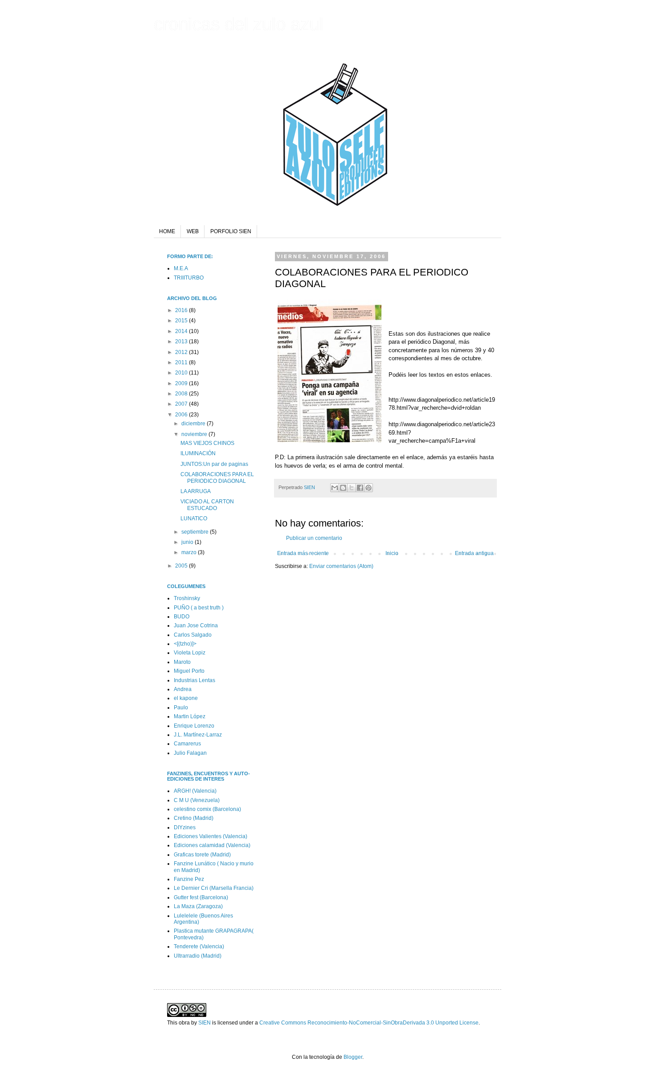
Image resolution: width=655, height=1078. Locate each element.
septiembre (195, 532)
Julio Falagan (190, 753)
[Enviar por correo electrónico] (334, 487)
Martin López (189, 716)
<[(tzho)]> (185, 644)
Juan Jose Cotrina (196, 625)
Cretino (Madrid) (193, 818)
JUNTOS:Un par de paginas (214, 464)
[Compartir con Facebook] (360, 487)
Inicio (391, 553)
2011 (182, 362)
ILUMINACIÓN (198, 453)
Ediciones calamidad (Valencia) (212, 845)
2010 (182, 373)
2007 (182, 404)
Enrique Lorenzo (194, 726)
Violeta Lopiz (189, 653)
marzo (189, 552)
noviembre (195, 434)
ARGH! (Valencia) (195, 791)
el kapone (186, 698)
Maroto (182, 662)
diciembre (194, 423)
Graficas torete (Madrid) (202, 855)
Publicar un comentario (314, 538)
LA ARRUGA (195, 491)
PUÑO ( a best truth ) (199, 608)
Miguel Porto (189, 671)
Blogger (353, 1057)
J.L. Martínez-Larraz (198, 735)
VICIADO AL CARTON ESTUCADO (207, 504)
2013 (182, 341)
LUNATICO (193, 518)
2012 (182, 352)
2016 (182, 310)
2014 (182, 331)
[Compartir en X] (351, 487)
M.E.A (181, 268)
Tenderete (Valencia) (199, 946)
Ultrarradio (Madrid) (197, 956)
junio (188, 542)
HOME (167, 231)
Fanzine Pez (189, 879)
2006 (182, 414)
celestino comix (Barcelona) (207, 809)
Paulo (181, 707)
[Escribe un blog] (343, 487)
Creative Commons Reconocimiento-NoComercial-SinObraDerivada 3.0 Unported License (369, 1023)
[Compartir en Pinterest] (368, 487)
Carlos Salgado (193, 635)
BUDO (181, 616)
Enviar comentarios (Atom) (341, 566)
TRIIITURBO (189, 278)
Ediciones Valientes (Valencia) (210, 836)
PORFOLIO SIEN (230, 231)
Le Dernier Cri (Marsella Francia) (214, 888)
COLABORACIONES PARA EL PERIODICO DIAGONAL (217, 477)
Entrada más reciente (303, 553)
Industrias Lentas (194, 680)
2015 (182, 320)
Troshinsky (187, 598)
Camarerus (187, 744)
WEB (193, 231)
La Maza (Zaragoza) (198, 906)
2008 (182, 394)
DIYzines (185, 827)
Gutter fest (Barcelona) (201, 897)
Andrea (183, 689)
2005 (182, 566)
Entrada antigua (474, 553)
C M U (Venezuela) (197, 800)
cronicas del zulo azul (238, 24)
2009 (182, 383)
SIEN (310, 487)
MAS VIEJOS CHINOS (207, 443)
